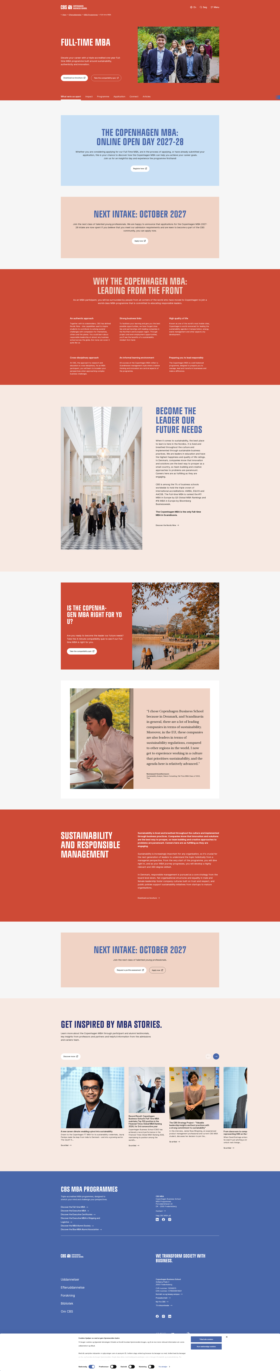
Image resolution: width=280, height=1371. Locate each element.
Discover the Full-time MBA (73, 1207)
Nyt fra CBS (160, 1302)
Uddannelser (70, 1279)
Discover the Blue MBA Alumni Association (80, 1229)
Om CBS (67, 1311)
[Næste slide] (216, 1056)
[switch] (113, 1366)
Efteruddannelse (75, 15)
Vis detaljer (163, 1367)
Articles (148, 96)
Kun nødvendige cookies (206, 1346)
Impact (89, 96)
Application (119, 96)
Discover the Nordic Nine (166, 525)
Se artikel (64, 1145)
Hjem (64, 15)
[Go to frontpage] (74, 7)
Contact (159, 1211)
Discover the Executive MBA (73, 1211)
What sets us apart (71, 96)
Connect (134, 96)
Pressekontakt (162, 1298)
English (193, 7)
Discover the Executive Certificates (76, 1214)
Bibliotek (67, 1303)
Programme (103, 96)
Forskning (68, 1295)
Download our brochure (147, 898)
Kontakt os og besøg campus (167, 1294)
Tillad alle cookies (206, 1339)
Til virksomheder (162, 1305)
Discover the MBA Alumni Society (76, 1226)
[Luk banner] (227, 1337)
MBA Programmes (91, 15)
